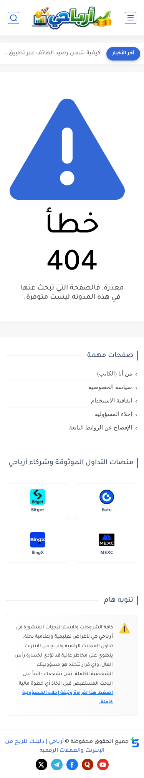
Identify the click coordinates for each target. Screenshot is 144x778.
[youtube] (103, 764)
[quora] (87, 764)
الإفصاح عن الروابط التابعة (100, 427)
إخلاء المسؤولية (113, 414)
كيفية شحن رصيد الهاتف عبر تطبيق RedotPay (52, 54)
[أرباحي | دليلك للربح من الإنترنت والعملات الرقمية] (72, 18)
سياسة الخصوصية (110, 387)
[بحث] (13, 18)
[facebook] (72, 764)
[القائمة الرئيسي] (130, 18)
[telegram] (57, 764)
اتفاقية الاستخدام (111, 400)
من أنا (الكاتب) (114, 373)
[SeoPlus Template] (134, 742)
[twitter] (41, 764)
